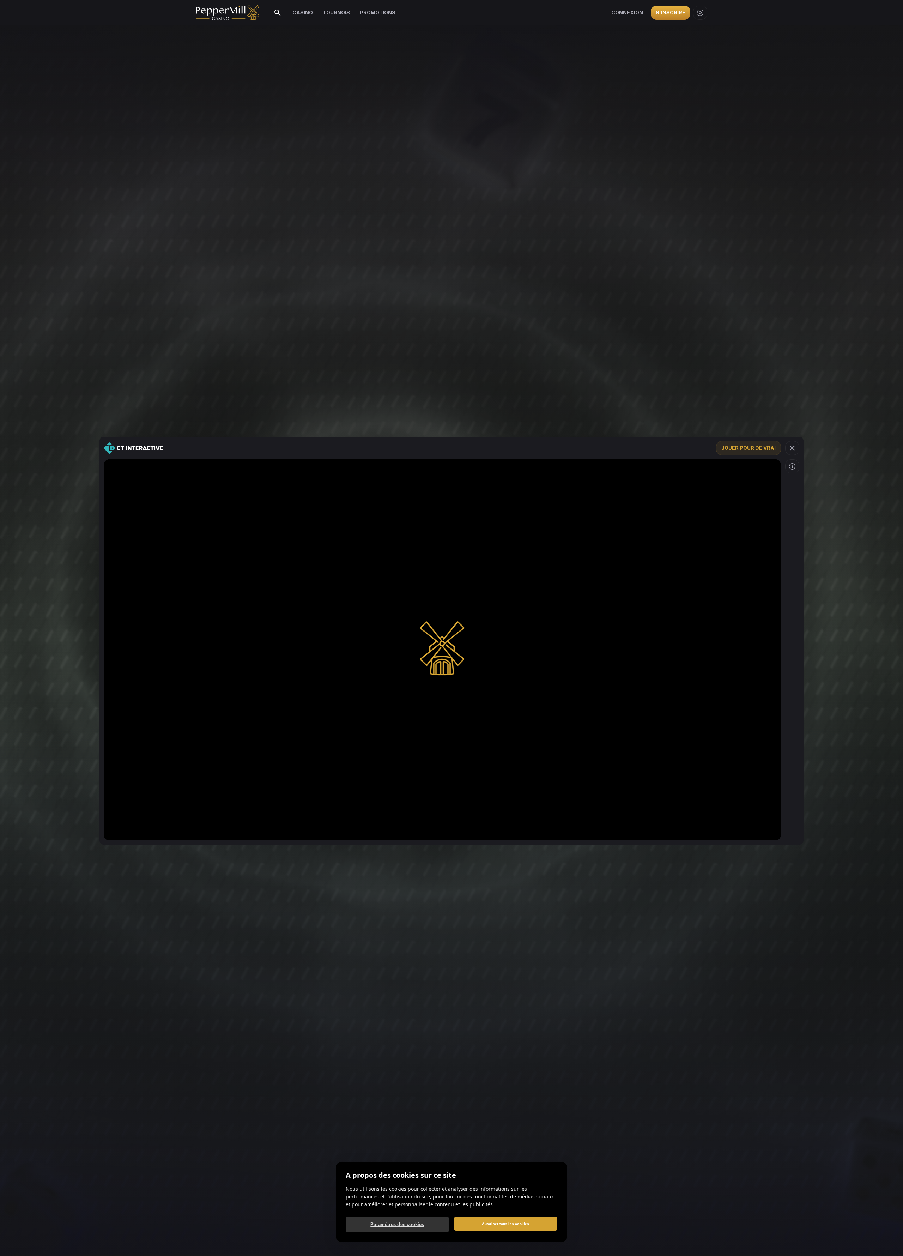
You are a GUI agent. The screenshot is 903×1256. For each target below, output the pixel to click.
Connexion (627, 13)
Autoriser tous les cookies (505, 1224)
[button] (792, 448)
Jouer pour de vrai (748, 448)
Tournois (336, 13)
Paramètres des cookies (397, 1224)
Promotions (377, 13)
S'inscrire (670, 13)
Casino (302, 13)
